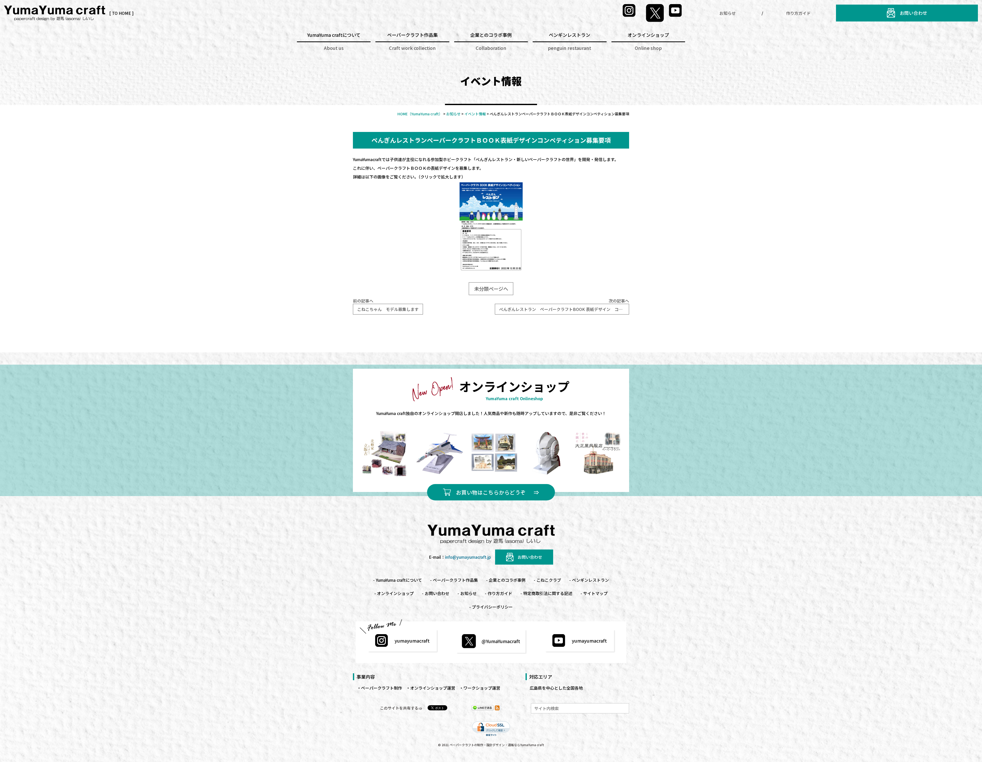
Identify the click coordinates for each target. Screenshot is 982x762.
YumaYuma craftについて (399, 580)
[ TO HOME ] (121, 13)
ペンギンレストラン (590, 580)
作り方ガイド (798, 13)
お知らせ (727, 13)
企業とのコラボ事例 (507, 580)
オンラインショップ (395, 593)
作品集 (455, 580)
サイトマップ (595, 593)
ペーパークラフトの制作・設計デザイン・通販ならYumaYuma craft (497, 745)
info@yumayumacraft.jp (468, 557)
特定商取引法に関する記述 (547, 593)
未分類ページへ (491, 288)
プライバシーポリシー (492, 607)
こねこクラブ (549, 580)
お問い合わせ (913, 12)
